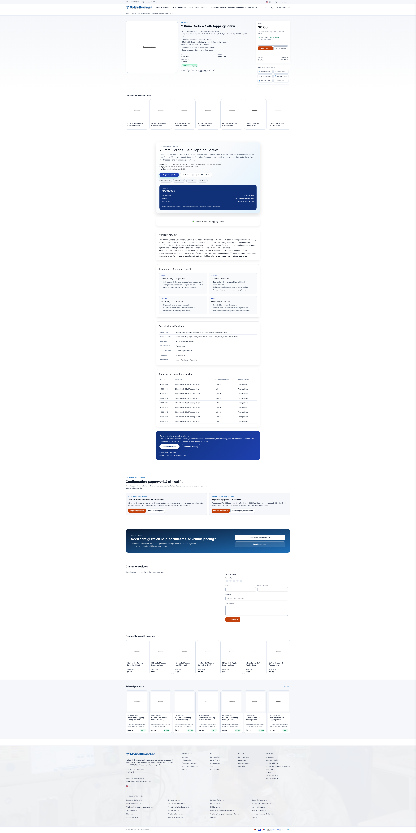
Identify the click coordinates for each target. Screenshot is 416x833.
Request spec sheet (137, 510)
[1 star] (227, 581)
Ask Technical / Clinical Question (196, 175)
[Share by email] (192, 70)
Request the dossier (220, 510)
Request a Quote (169, 175)
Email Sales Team (169, 447)
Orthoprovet (187, 22)
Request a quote (243, 763)
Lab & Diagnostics (178, 7)
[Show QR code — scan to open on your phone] (213, 70)
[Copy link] (209, 70)
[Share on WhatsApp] (188, 70)
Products (133, 13)
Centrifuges (270, 769)
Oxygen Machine (272, 775)
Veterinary (252, 7)
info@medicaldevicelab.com (149, 2)
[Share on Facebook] (205, 70)
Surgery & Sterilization (196, 7)
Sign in (277, 2)
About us (185, 757)
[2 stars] (230, 581)
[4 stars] (237, 581)
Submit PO (241, 766)
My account (242, 760)
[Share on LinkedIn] (201, 70)
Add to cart (265, 48)
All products (270, 757)
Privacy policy (187, 760)
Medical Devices (162, 7)
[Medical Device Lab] (139, 7)
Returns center (215, 769)
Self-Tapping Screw (144, 13)
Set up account (243, 757)
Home (127, 13)
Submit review (233, 619)
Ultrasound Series (272, 760)
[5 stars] (241, 581)
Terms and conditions (189, 763)
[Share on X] (197, 70)
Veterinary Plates (272, 763)
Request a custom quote (260, 537)
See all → (287, 687)
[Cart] (272, 7)
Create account (285, 2)
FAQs (211, 766)
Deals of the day (215, 760)
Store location (214, 757)
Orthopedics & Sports (217, 7)
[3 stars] (234, 581)
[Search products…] (266, 7)
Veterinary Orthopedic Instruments (278, 766)
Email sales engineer (156, 510)
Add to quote (281, 48)
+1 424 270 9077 (132, 2)
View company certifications (242, 510)
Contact (184, 769)
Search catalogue (272, 778)
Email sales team (260, 544)
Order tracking (215, 763)
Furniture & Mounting (236, 7)
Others (268, 772)
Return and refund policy (190, 766)
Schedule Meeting (191, 447)
